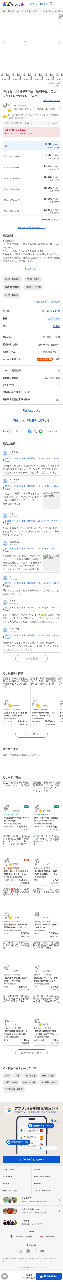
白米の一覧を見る (31, 1052)
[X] (20, 1251)
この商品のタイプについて (46, 302)
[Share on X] (35, 431)
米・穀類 (25, 11)
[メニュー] (57, 4)
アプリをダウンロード (31, 1159)
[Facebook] (35, 1251)
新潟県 (56, 326)
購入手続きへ (51, 1276)
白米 (32, 11)
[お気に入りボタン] (26, 680)
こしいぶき (41, 11)
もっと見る (31, 658)
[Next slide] (58, 42)
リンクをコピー (52, 431)
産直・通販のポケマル (11, 11)
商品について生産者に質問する (31, 420)
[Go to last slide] (4, 42)
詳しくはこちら (53, 123)
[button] (31, 107)
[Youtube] (42, 1251)
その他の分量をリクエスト (31, 227)
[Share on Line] (41, 431)
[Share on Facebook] (30, 431)
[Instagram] (28, 1251)
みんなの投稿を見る (51, 100)
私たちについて (31, 410)
